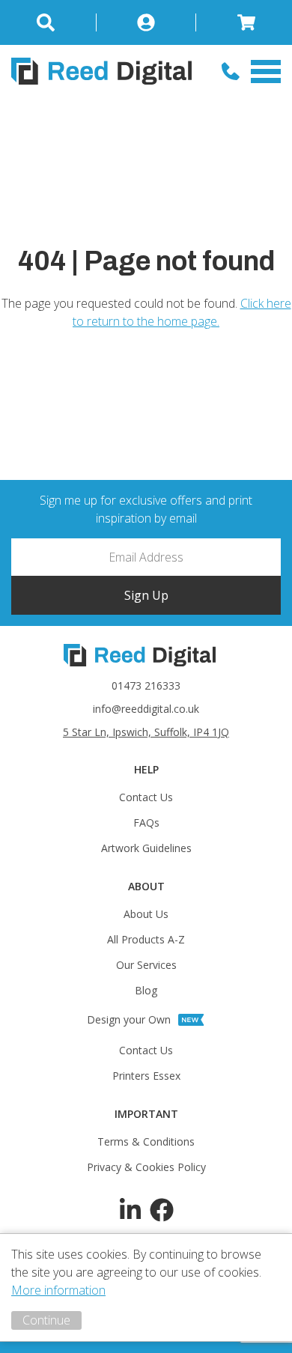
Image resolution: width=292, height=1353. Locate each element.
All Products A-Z (146, 939)
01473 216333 (146, 685)
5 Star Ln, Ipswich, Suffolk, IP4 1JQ (146, 732)
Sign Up (146, 595)
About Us (146, 914)
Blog (146, 990)
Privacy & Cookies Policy (146, 1167)
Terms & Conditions (146, 1141)
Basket (238, 22)
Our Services (146, 965)
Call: (231, 71)
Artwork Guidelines (146, 848)
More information (58, 1290)
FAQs (146, 822)
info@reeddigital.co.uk (146, 709)
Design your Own (129, 1019)
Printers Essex (146, 1075)
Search (54, 22)
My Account (147, 22)
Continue (46, 1320)
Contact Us (146, 797)
